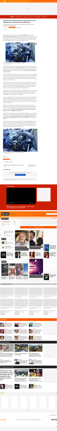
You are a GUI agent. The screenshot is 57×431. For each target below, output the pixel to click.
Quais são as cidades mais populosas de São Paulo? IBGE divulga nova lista (5, 361)
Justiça (21, 359)
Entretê (20, 322)
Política (1, 369)
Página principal (5, 1)
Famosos (5, 322)
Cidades (7, 205)
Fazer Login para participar (20, 174)
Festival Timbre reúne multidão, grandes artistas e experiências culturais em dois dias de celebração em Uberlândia (24, 386)
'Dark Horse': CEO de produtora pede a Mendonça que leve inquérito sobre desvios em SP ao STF (7, 375)
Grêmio (20, 335)
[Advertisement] (50, 361)
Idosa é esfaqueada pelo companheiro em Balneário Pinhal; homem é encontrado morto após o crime (35, 355)
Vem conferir (7, 235)
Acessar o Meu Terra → (14, 213)
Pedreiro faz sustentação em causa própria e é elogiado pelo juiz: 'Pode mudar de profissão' (24, 362)
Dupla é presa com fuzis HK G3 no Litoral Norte (21, 354)
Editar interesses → (54, 218)
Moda (34, 335)
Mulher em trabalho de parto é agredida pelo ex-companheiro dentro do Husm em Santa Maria (38, 362)
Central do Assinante (47, 1)
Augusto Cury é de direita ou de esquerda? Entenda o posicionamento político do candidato (38, 386)
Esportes (34, 322)
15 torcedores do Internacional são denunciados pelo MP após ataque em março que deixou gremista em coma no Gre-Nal (6, 355)
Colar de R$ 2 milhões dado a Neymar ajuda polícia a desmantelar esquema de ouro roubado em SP (35, 380)
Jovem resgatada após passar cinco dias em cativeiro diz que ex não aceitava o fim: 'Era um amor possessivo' (9, 386)
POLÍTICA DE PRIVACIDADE (37, 419)
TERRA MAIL (40, 1)
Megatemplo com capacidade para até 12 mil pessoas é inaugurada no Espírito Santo (21, 379)
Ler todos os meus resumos (38, 227)
